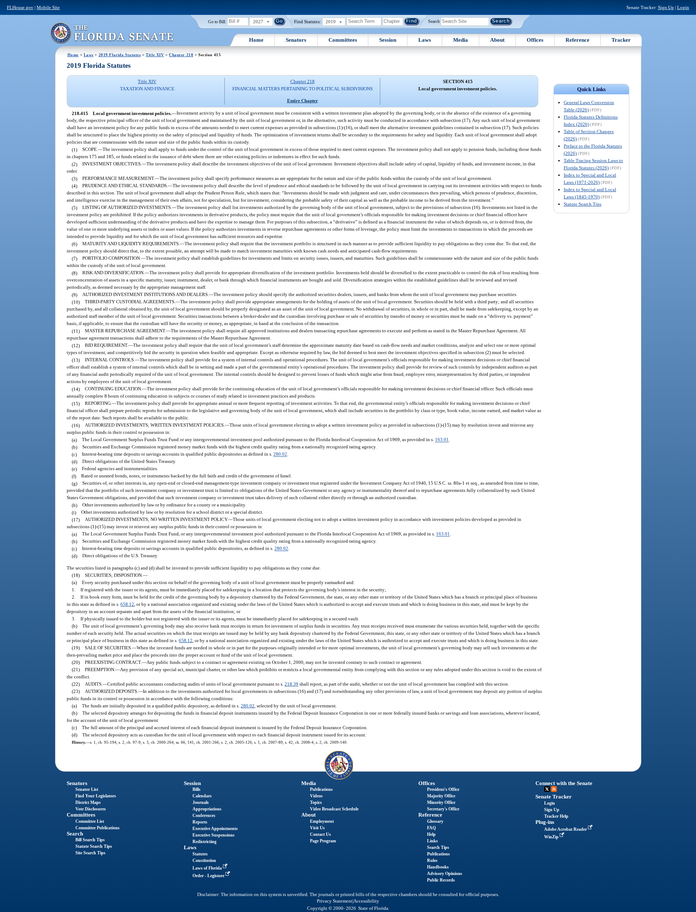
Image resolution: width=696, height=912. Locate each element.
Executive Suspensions (213, 835)
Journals (200, 802)
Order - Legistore (208, 875)
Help (431, 834)
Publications (321, 789)
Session (387, 40)
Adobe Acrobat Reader (566, 829)
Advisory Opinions (444, 873)
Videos (316, 795)
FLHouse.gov (20, 7)
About (497, 40)
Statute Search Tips (582, 204)
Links (432, 840)
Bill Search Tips (90, 839)
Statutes (200, 853)
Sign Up (666, 7)
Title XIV (155, 55)
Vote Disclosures (90, 809)
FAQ (431, 827)
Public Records (441, 880)
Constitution (204, 860)
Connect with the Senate (563, 783)
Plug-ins (544, 822)
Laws (424, 40)
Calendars (202, 795)
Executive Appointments (215, 828)
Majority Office (441, 795)
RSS (554, 789)
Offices (535, 40)
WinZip (552, 836)
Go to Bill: (217, 22)
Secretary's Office (443, 809)
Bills (196, 789)
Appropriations (206, 809)
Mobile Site (48, 7)
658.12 (127, 604)
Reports (199, 822)
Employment (322, 821)
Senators (296, 40)
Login (683, 7)
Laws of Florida (207, 868)
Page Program (323, 840)
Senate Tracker (553, 797)
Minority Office (441, 802)
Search (434, 21)
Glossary (435, 821)
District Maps (88, 802)
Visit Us (317, 827)
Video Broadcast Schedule (334, 809)
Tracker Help (556, 816)
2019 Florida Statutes (120, 55)
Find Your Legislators (95, 795)
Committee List (89, 821)
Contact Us (320, 834)
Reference (577, 40)
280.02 (280, 454)
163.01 (442, 440)
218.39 (291, 684)
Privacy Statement (334, 901)
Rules (432, 860)
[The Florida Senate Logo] (111, 33)
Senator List (86, 789)
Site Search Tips (90, 852)
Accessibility (366, 901)
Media (460, 40)
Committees (342, 40)
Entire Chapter (302, 100)
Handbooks (438, 867)
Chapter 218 (181, 55)
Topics (316, 802)
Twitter (547, 789)
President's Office (443, 789)
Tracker (621, 40)
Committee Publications (97, 827)
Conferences (203, 815)
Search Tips (438, 847)
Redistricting (204, 841)
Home (256, 40)
